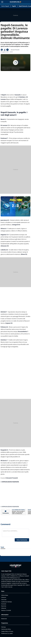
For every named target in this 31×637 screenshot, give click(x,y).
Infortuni (3, 597)
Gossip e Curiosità (6, 610)
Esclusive (3, 604)
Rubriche (3, 606)
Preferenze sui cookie (7, 633)
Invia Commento (22, 540)
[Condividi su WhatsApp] (2, 50)
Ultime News (4, 595)
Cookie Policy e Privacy (7, 631)
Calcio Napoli (5, 6)
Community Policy (6, 629)
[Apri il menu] (2, 2)
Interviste (3, 599)
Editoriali (3, 608)
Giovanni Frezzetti (15, 49)
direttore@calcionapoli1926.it (9, 585)
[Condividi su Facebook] (4, 50)
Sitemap (3, 627)
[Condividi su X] (7, 50)
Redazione (4, 618)
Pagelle (14, 6)
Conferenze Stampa (6, 601)
